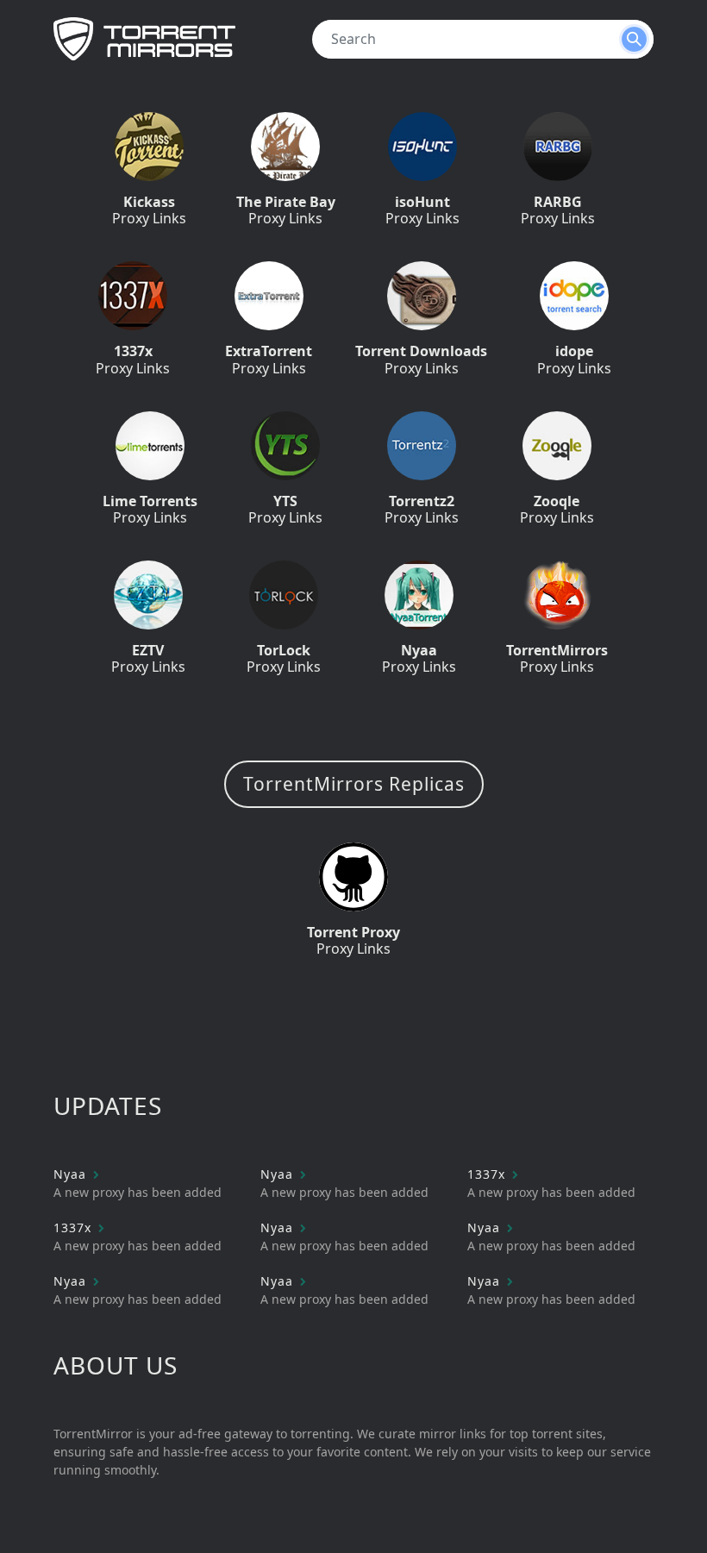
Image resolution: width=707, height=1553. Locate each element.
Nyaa (72, 1174)
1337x (488, 1174)
